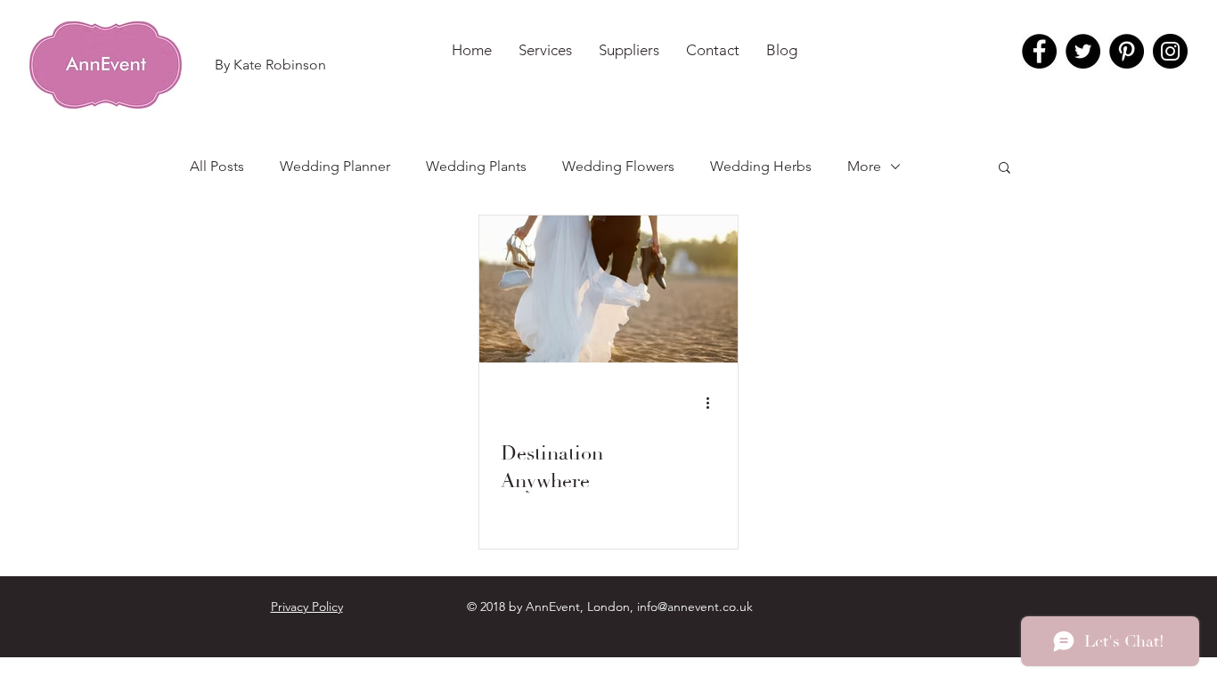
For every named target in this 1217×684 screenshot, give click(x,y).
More (864, 166)
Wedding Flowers (618, 166)
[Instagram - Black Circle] (1170, 51)
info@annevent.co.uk (695, 606)
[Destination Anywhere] (608, 289)
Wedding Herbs (761, 166)
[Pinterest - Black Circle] (1126, 51)
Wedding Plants (476, 166)
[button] (270, 65)
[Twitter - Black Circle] (1083, 51)
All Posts (217, 166)
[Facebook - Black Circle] (1039, 51)
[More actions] (713, 402)
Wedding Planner (335, 166)
